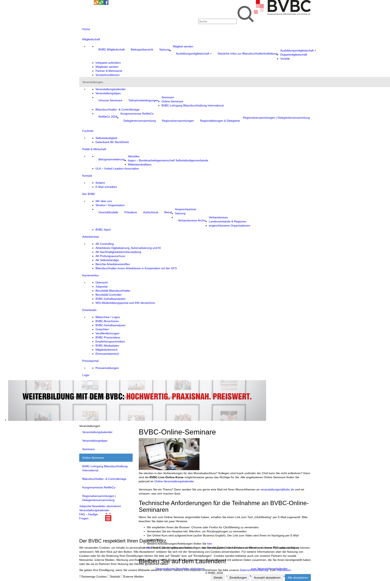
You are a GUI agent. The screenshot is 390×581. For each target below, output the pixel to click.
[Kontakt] (81, 3)
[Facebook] (106, 3)
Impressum (283, 570)
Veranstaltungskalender (94, 510)
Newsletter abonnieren (106, 506)
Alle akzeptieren (298, 577)
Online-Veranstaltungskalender (174, 481)
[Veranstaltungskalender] (86, 3)
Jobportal (85, 506)
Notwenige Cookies (94, 576)
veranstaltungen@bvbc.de (277, 489)
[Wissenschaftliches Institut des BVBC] (96, 3)
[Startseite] (282, 13)
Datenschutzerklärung (254, 570)
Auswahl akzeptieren (267, 577)
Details (218, 577)
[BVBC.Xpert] (101, 3)
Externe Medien (134, 576)
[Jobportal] (91, 3)
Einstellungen (238, 577)
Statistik (115, 576)
